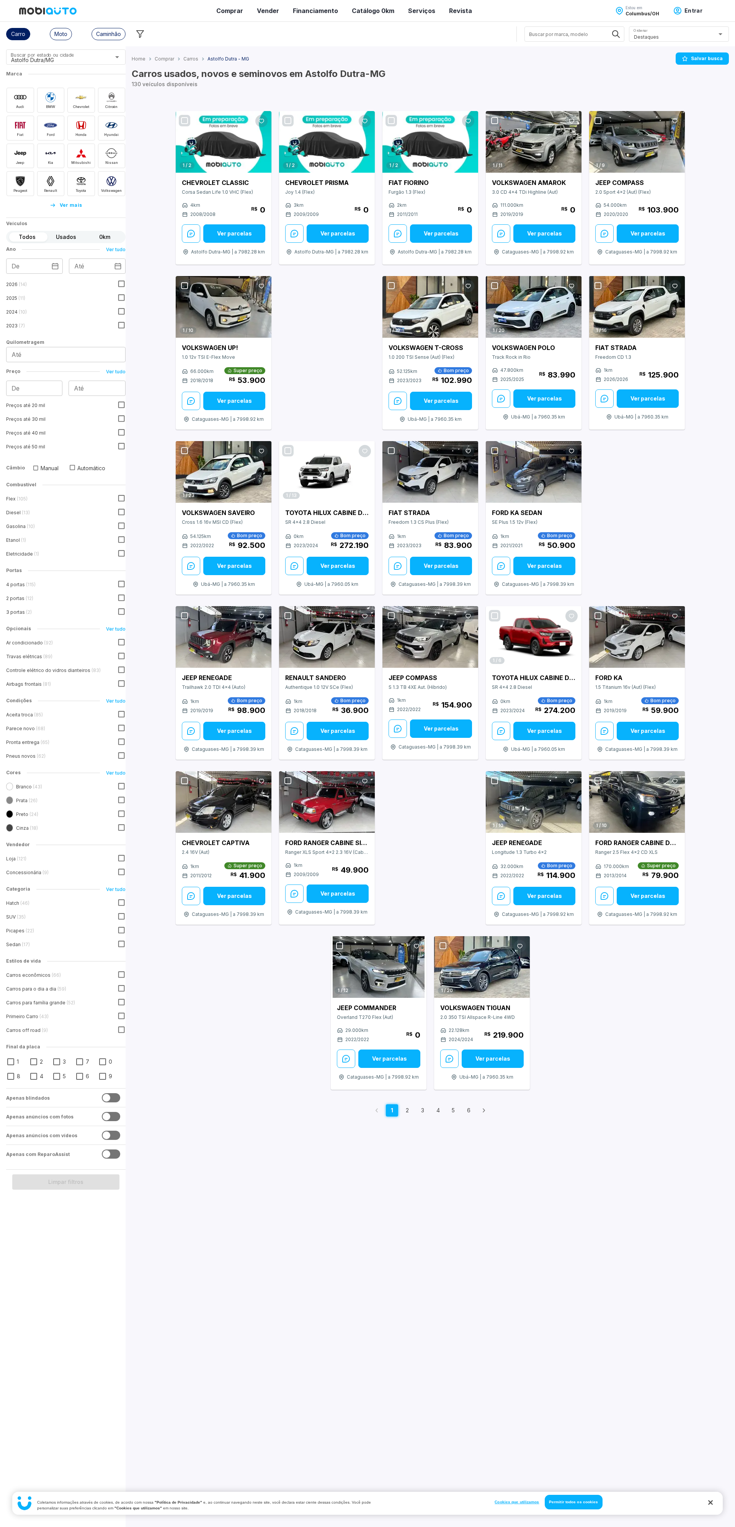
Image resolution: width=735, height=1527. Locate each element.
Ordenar (640, 30)
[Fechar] (710, 1502)
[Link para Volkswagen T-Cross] (430, 307)
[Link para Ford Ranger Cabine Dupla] (637, 802)
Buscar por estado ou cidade (42, 55)
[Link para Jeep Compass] (637, 142)
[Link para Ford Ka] (637, 637)
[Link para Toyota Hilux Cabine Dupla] (327, 472)
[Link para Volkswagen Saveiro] (223, 472)
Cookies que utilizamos (517, 1502)
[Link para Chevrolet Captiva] (223, 802)
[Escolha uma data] (55, 266)
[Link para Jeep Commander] (378, 967)
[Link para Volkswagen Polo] (533, 307)
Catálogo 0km (373, 11)
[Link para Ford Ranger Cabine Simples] (327, 802)
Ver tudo (116, 249)
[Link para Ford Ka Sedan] (533, 472)
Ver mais (71, 205)
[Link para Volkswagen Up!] (223, 307)
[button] (18, 34)
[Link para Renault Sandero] (327, 637)
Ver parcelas (234, 233)
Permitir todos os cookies (573, 1502)
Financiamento (315, 11)
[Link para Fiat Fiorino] (430, 142)
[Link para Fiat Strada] (637, 307)
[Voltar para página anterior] (377, 1110)
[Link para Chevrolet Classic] (223, 142)
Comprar (229, 11)
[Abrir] (117, 57)
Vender (268, 11)
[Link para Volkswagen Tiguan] (482, 967)
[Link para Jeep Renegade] (223, 637)
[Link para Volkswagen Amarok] (533, 142)
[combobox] (56, 60)
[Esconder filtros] (140, 34)
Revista (460, 11)
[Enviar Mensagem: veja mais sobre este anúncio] (191, 233)
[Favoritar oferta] (261, 121)
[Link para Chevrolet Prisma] (327, 142)
